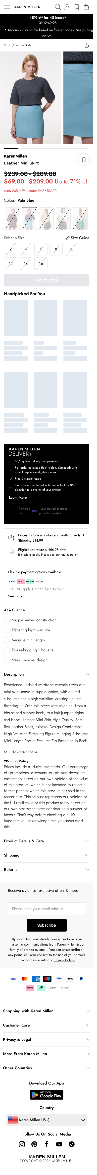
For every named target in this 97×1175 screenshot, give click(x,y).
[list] (46, 20)
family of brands (22, 949)
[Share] (86, 45)
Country (47, 1108)
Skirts (7, 45)
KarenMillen (15, 156)
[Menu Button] (7, 7)
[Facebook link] (47, 1144)
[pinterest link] (34, 1144)
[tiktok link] (72, 1144)
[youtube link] (59, 1144)
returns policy (69, 554)
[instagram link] (22, 1144)
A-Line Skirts (23, 45)
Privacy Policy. (64, 960)
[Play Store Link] (46, 1095)
